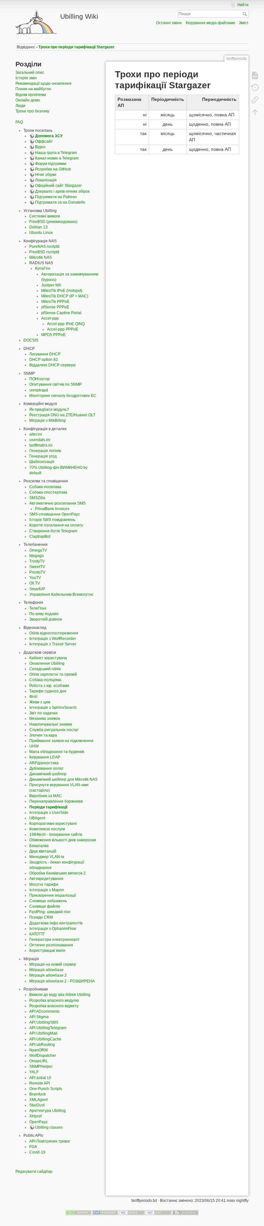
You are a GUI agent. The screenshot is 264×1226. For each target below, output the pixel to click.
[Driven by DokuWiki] (185, 1212)
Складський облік (45, 669)
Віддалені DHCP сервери (52, 365)
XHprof (35, 1116)
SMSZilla (37, 498)
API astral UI (40, 1078)
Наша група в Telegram (56, 152)
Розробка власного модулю (54, 1000)
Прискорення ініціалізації (52, 895)
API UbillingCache (45, 1039)
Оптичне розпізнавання (51, 945)
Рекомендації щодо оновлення (43, 83)
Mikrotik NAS (40, 257)
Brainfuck (37, 1094)
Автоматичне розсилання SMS (57, 503)
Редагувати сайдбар (33, 1171)
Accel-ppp (50, 318)
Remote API (39, 1083)
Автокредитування (46, 878)
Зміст (244, 23)
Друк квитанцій (42, 851)
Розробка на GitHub (53, 169)
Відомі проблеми (30, 94)
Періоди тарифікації (48, 807)
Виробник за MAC (45, 796)
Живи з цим (39, 702)
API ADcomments (44, 1011)
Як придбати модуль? (49, 409)
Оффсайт (44, 141)
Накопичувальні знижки (50, 724)
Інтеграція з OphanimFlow (52, 928)
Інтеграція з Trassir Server (52, 644)
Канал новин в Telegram (57, 158)
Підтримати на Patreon (56, 197)
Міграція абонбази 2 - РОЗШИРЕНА (62, 981)
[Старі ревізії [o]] (255, 88)
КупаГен (42, 268)
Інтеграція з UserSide (48, 812)
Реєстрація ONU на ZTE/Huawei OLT (62, 415)
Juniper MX (51, 285)
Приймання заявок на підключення (61, 740)
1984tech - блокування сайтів (55, 834)
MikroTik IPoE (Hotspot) (61, 290)
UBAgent (37, 818)
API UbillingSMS (43, 1022)
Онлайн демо (27, 100)
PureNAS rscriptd (44, 246)
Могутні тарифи (43, 884)
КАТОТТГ (37, 934)
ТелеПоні (37, 608)
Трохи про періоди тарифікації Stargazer (76, 47)
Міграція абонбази (46, 970)
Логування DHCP (45, 354)
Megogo (36, 556)
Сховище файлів (44, 906)
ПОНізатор (39, 379)
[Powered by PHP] (105, 1212)
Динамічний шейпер (47, 774)
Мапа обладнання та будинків (56, 751)
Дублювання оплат (46, 768)
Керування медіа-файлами (210, 23)
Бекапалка (39, 846)
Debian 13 (38, 227)
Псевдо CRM (41, 917)
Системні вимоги (44, 216)
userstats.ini (39, 440)
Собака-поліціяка (45, 680)
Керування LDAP (44, 757)
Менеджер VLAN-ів (46, 856)
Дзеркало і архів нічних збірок (62, 191)
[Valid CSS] (159, 1212)
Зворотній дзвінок (45, 619)
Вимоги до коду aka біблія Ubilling (59, 994)
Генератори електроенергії (54, 939)
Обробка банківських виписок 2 (57, 873)
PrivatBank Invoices (52, 509)
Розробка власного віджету (54, 1006)
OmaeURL (38, 1061)
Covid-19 (37, 1152)
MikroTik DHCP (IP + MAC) (64, 296)
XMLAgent (38, 1099)
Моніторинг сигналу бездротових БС (62, 395)
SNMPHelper (40, 1066)
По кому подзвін (44, 614)
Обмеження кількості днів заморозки (62, 840)
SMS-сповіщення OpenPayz (54, 514)
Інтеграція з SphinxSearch (53, 707)
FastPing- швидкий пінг (50, 912)
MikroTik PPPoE (55, 301)
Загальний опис (29, 72)
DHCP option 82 (43, 359)
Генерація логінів (45, 451)
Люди (20, 105)
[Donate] (78, 1212)
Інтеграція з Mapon (46, 890)
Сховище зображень (48, 901)
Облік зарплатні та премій (53, 674)
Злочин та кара (43, 735)
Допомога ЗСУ (48, 136)
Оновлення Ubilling (46, 663)
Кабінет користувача (48, 658)
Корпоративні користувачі (53, 823)
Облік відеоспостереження (53, 633)
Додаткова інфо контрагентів (55, 923)
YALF (34, 1072)
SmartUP (37, 589)
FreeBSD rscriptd (44, 252)
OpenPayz (38, 1122)
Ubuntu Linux (41, 232)
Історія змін (26, 78)
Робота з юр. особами (49, 685)
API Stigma (39, 1017)
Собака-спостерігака (48, 492)
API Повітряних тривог (49, 1141)
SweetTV (37, 567)
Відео (40, 147)
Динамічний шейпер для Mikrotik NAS (63, 779)
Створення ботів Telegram (53, 531)
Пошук (245, 14)
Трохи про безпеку (32, 111)
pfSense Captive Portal (61, 313)
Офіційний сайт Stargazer (58, 185)
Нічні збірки (45, 174)
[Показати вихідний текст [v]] (255, 75)
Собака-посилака (45, 487)
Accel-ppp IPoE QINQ (66, 324)
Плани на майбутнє (33, 89)
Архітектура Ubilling (47, 1110)
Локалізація (46, 180)
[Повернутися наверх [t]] (255, 112)
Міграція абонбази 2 (48, 975)
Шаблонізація (41, 461)
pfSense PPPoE (55, 307)
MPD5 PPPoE (53, 335)
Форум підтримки (50, 163)
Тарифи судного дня (47, 691)
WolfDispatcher (42, 1055)
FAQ (19, 122)
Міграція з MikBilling (47, 420)
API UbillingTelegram (47, 1028)
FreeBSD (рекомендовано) (53, 221)
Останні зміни (169, 23)
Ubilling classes (49, 1127)
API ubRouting (42, 1044)
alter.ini (35, 434)
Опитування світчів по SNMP (55, 384)
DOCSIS (31, 340)
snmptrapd (38, 390)
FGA (33, 1146)
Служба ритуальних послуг (54, 730)
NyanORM (38, 1050)
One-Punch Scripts (45, 1088)
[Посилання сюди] (255, 100)
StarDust (36, 1105)
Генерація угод (43, 456)
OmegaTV (38, 550)
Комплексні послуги (47, 829)
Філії (33, 696)
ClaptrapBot (39, 536)
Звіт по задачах (43, 713)
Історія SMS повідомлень (52, 519)
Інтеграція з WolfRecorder (52, 638)
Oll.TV (34, 583)
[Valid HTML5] (132, 1212)
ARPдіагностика (44, 763)
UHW (34, 746)
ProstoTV (37, 572)
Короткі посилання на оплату (56, 525)
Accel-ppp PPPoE (62, 329)
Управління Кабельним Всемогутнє (61, 594)
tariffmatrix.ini (40, 445)
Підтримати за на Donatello (60, 202)
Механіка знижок (44, 718)
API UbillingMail (43, 1033)
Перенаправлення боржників (56, 801)
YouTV (35, 577)
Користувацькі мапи (47, 950)
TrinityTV (37, 561)
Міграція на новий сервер (52, 964)
